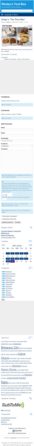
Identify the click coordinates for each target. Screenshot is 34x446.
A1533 (9, 341)
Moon (5, 378)
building (29, 348)
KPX (8, 375)
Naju (4, 381)
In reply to (4, 144)
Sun (25, 390)
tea (4, 392)
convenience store (25, 361)
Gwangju (16, 365)
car (2, 354)
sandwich (3, 388)
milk (2, 378)
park (21, 383)
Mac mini (4, 422)
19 (17, 259)
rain (8, 385)
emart (2, 366)
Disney (13, 363)
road (30, 385)
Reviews (8, 293)
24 (8, 261)
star (8, 390)
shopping (17, 388)
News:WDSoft (10, 282)
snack (22, 388)
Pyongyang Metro (6, 237)
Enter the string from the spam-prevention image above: (16, 197)
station (18, 390)
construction (15, 361)
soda (29, 388)
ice (17, 370)
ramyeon (15, 385)
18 (12, 259)
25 (12, 261)
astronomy (5, 344)
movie (9, 377)
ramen (11, 385)
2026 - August (17, 246)
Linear (13, 114)
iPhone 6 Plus (20, 372)
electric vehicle (28, 363)
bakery (16, 49)
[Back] (3, 245)
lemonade (14, 375)
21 (26, 259)
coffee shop (8, 361)
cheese (18, 358)
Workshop (9, 295)
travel (23, 392)
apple (18, 341)
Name (3, 127)
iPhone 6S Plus (29, 372)
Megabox (28, 374)
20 (21, 259)
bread (20, 49)
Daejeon (9, 363)
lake (11, 375)
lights (19, 375)
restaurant (25, 385)
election (17, 363)
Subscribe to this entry (9, 219)
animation (14, 341)
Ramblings (8, 278)
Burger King (4, 351)
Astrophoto (8, 272)
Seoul (12, 388)
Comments (7, 410)
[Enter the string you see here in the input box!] (7, 194)
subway (22, 390)
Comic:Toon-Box (5, 54)
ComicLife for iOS (6, 424)
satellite (8, 388)
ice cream (21, 370)
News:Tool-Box (10, 280)
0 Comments (13, 54)
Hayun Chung (8, 369)
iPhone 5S (13, 372)
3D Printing (9, 288)
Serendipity (13, 438)
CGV (10, 358)
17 (8, 259)
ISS (2, 375)
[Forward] (30, 245)
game (10, 366)
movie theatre (19, 377)
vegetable (6, 51)
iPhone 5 (8, 372)
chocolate (28, 358)
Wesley (8, 22)
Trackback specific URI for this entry (10, 100)
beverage (17, 343)
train (19, 392)
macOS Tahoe (5, 420)
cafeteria (12, 351)
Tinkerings (8, 286)
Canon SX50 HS (27, 351)
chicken (23, 358)
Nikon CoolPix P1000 (13, 383)
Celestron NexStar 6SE (12, 354)
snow (26, 388)
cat (4, 354)
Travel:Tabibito (9, 297)
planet (27, 383)
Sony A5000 (4, 390)
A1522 (2, 341)
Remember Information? (10, 216)
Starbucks (13, 390)
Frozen (7, 366)
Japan (4, 375)
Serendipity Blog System (8, 418)
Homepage (4, 138)
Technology (9, 284)
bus (9, 351)
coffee (2, 361)
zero (20, 395)
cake (16, 351)
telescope (8, 392)
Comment (4, 149)
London (22, 375)
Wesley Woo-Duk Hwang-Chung (10, 395)
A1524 (6, 341)
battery (11, 344)
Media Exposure (10, 276)
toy (17, 392)
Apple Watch (23, 341)
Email (3, 133)
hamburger (24, 366)
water (30, 392)
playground (4, 385)
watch (26, 392)
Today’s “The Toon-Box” (13, 19)
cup (5, 363)
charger (14, 358)
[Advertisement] (17, 77)
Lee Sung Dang (26, 49)
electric (21, 363)
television (13, 392)
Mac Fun (8, 291)
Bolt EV (21, 348)
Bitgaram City (10, 347)
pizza (23, 383)
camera (19, 351)
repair (20, 385)
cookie (2, 363)
